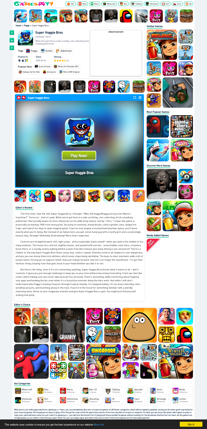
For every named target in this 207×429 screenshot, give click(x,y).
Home (18, 25)
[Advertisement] (115, 55)
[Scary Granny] (111, 15)
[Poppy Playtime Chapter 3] (156, 15)
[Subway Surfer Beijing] (65, 15)
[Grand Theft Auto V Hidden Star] (182, 126)
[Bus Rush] (76, 370)
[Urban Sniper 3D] (141, 15)
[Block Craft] (184, 316)
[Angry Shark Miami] (20, 15)
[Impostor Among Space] (158, 126)
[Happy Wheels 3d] (35, 87)
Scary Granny (45, 66)
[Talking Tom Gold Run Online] (171, 15)
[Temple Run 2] (166, 334)
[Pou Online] (139, 325)
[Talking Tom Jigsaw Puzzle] (94, 196)
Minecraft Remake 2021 (68, 66)
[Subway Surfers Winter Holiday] (80, 15)
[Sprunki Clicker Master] (130, 370)
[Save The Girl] (139, 196)
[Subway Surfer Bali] (182, 150)
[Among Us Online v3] (50, 196)
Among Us (51, 71)
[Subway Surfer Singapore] (103, 361)
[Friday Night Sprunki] (109, 87)
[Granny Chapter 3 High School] (95, 15)
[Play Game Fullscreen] (134, 97)
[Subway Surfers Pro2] (130, 352)
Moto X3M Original (71, 71)
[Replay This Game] (140, 97)
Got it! (191, 424)
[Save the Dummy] (124, 87)
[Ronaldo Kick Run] (166, 316)
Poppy (26, 25)
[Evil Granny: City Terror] (50, 87)
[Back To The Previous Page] (24, 97)
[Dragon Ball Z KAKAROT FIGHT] (20, 87)
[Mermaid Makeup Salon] (64, 196)
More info (99, 424)
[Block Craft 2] (109, 196)
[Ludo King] (58, 370)
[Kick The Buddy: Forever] (35, 196)
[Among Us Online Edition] (126, 15)
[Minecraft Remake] (50, 15)
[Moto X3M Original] (35, 15)
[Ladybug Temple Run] (20, 196)
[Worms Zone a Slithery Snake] (148, 370)
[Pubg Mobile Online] (58, 352)
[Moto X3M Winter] (148, 352)
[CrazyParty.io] (31, 361)
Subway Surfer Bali (31, 71)
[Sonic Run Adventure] (124, 196)
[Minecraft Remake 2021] (186, 15)
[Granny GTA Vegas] (79, 196)
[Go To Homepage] (19, 98)
